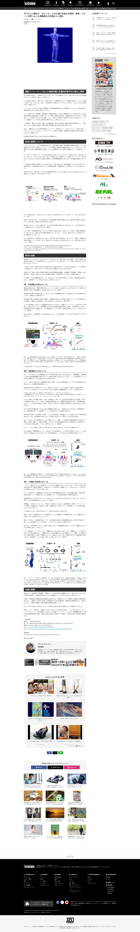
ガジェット (26, 883)
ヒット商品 (43, 881)
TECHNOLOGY (30, 874)
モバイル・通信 (27, 879)
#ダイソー (102, 124)
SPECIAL (110, 885)
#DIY (104, 130)
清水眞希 (41, 647)
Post (55, 752)
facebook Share (49, 752)
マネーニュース (58, 885)
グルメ (70, 879)
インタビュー (43, 883)
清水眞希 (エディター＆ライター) (32, 21)
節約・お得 (57, 881)
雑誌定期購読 (81, 903)
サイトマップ (82, 901)
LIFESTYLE (74, 874)
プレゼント (108, 879)
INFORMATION (112, 874)
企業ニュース (111, 882)
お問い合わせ (107, 901)
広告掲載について (107, 903)
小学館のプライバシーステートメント (93, 903)
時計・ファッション (74, 885)
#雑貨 (110, 127)
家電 (25, 881)
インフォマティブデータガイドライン (94, 901)
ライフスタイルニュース (75, 891)
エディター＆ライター (44, 644)
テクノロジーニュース (29, 887)
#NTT (26, 23)
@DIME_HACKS (56, 767)
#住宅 (109, 130)
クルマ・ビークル (73, 877)
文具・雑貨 (71, 883)
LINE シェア (60, 752)
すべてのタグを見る (110, 134)
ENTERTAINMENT (94, 874)
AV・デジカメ (27, 877)
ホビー (89, 881)
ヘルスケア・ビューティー (45, 8)
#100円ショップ (104, 121)
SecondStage (111, 887)
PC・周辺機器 (27, 885)
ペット (70, 889)
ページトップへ (70, 856)
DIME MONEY (58, 877)
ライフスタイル (32, 8)
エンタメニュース (92, 883)
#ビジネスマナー (97, 127)
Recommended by (72, 745)
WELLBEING (110, 889)
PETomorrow (111, 891)
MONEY (58, 874)
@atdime (40, 767)
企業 (41, 879)
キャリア (42, 877)
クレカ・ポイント (59, 883)
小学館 (75, 903)
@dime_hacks (73, 767)
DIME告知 (108, 877)
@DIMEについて (74, 901)
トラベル (71, 881)
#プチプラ (95, 124)
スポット (90, 877)
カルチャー (90, 879)
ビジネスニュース (44, 885)
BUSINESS (45, 874)
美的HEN (110, 893)
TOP (25, 8)
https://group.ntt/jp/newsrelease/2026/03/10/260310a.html (42, 634)
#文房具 (105, 127)
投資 (56, 879)
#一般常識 (95, 121)
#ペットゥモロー (97, 130)
